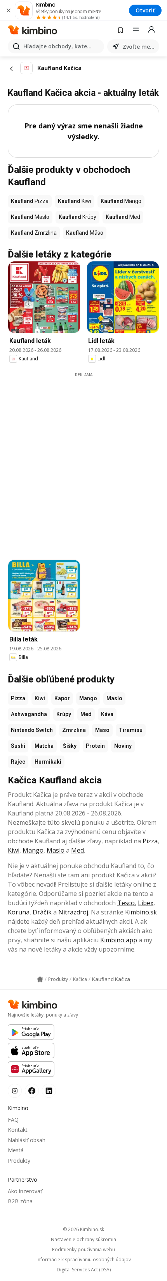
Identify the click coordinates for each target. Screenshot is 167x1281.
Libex (145, 903)
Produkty (19, 1160)
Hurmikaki (48, 762)
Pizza (18, 698)
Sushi (18, 746)
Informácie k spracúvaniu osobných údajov (84, 1260)
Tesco (126, 903)
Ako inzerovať (25, 1191)
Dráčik (42, 912)
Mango (88, 698)
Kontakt (18, 1129)
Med (86, 714)
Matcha (44, 746)
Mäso (102, 730)
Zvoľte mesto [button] (139, 46)
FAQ (13, 1119)
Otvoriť (145, 10)
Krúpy (63, 714)
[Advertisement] (83, 461)
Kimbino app (118, 940)
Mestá (16, 1150)
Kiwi (40, 698)
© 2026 (83, 1229)
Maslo (114, 698)
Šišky (70, 746)
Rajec (18, 762)
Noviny (123, 746)
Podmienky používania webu (83, 1250)
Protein (95, 746)
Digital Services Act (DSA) (84, 1270)
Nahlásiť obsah (26, 1140)
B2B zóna (20, 1201)
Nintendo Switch (32, 730)
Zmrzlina (74, 730)
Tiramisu (131, 730)
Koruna (19, 912)
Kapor (62, 698)
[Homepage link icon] (40, 979)
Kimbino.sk (141, 912)
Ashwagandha (29, 714)
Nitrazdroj (73, 912)
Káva (107, 714)
